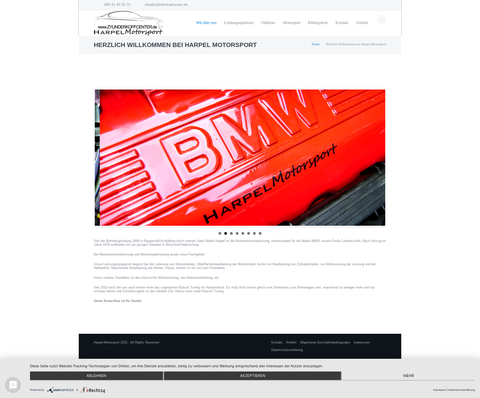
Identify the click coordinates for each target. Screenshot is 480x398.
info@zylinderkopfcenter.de (166, 4)
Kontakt (276, 342)
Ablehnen (96, 375)
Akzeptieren (252, 375)
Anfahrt (291, 342)
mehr (408, 375)
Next (390, 156)
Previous (89, 156)
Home (316, 44)
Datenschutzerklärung (287, 350)
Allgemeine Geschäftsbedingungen (325, 342)
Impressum (362, 342)
